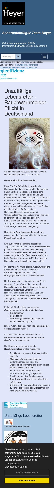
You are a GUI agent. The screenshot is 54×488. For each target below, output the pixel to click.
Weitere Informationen (27, 472)
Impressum (13, 463)
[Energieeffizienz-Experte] (27, 405)
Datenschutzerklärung (16, 467)
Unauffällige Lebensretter (23, 415)
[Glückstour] (27, 442)
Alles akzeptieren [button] (27, 480)
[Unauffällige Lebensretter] (27, 422)
